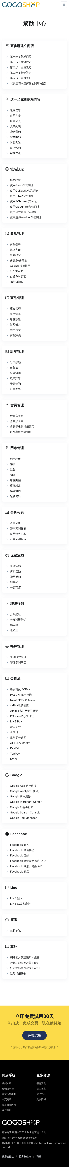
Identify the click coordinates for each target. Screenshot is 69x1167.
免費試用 (34, 1035)
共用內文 (15, 330)
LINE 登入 (16, 898)
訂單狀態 (15, 362)
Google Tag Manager (23, 817)
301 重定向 (16, 271)
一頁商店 (15, 587)
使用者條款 (8, 1156)
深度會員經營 (9, 1104)
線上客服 (15, 249)
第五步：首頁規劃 (20, 78)
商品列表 (15, 115)
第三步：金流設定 (20, 67)
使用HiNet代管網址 (21, 196)
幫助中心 (41, 1094)
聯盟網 (14, 625)
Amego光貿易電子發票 (24, 710)
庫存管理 (15, 308)
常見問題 (15, 142)
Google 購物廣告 (20, 796)
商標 (39, 1156)
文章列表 (15, 126)
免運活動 (15, 566)
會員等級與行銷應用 (22, 426)
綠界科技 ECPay (20, 689)
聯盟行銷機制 (9, 1094)
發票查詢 (15, 383)
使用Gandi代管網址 (21, 185)
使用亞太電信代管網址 (23, 212)
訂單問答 (15, 389)
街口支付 (15, 726)
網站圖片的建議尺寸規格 (25, 957)
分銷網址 (15, 614)
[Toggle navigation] (64, 4)
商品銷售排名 (18, 533)
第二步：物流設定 (20, 62)
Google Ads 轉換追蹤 (23, 785)
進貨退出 (15, 496)
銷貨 (12, 464)
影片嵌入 (15, 324)
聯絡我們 (15, 131)
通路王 (14, 630)
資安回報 (41, 1099)
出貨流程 (15, 367)
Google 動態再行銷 (21, 807)
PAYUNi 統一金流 (21, 694)
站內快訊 (15, 153)
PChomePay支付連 (22, 716)
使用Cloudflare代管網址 (24, 206)
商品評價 (15, 335)
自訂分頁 (15, 121)
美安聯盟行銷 (18, 619)
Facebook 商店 (19, 871)
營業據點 (15, 137)
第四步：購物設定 (20, 72)
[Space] (21, 1122)
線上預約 (15, 147)
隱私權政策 (25, 1156)
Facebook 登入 (19, 844)
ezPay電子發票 (19, 705)
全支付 (14, 732)
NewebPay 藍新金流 (23, 700)
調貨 (12, 475)
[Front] (21, 4)
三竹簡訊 (15, 930)
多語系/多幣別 (18, 260)
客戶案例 (6, 1110)
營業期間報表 (18, 528)
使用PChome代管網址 (23, 201)
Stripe (14, 759)
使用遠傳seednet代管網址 (25, 217)
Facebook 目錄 (19, 855)
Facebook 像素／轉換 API (26, 866)
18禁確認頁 (17, 281)
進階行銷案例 (18, 973)
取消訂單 (15, 378)
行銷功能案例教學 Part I (24, 962)
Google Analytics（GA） (25, 791)
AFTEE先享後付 (20, 743)
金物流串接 (8, 1088)
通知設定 (15, 255)
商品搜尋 (15, 244)
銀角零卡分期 (18, 737)
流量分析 (15, 523)
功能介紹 (6, 1083)
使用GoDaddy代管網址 (24, 190)
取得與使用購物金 (20, 432)
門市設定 (15, 458)
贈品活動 (15, 576)
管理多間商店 (18, 662)
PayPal (14, 748)
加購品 (14, 582)
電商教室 (41, 1088)
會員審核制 (16, 415)
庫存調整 (15, 480)
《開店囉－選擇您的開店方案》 (29, 83)
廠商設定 (15, 485)
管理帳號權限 (18, 657)
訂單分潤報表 (18, 539)
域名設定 (15, 180)
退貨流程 (15, 373)
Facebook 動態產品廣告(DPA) (28, 860)
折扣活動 (15, 571)
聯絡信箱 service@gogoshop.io (19, 1137)
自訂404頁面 (18, 276)
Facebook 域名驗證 (22, 850)
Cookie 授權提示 (20, 265)
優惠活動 (41, 1083)
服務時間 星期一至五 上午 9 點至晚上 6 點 (24, 1132)
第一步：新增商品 (20, 56)
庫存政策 (15, 319)
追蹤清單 (15, 314)
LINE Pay (16, 721)
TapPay (15, 753)
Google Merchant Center (26, 801)
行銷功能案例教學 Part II (25, 968)
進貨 (12, 469)
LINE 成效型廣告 (20, 903)
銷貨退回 (15, 491)
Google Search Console (25, 812)
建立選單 (15, 110)
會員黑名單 (16, 421)
